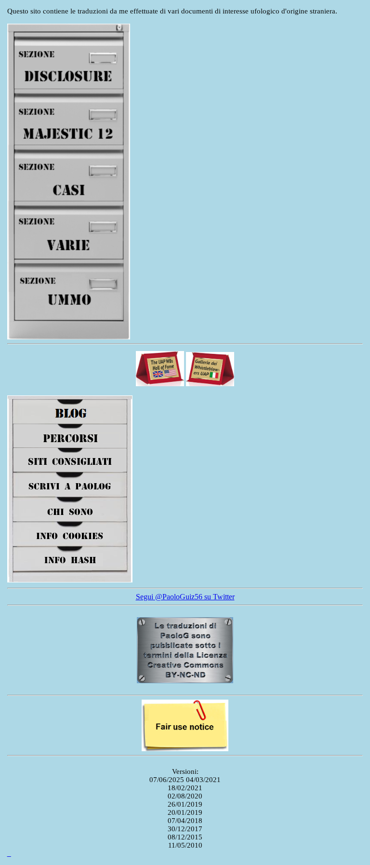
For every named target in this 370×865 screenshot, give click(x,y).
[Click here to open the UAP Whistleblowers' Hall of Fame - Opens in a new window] (160, 384)
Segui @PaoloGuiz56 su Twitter (185, 597)
